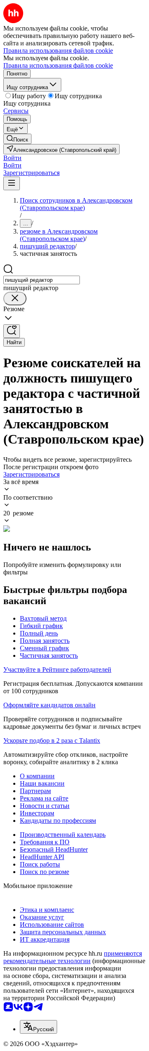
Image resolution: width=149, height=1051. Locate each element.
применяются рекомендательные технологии (72, 957)
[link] (17, 139)
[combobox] (41, 280)
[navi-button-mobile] (11, 183)
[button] (12, 157)
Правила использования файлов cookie (58, 65)
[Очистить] (14, 298)
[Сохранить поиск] (11, 331)
